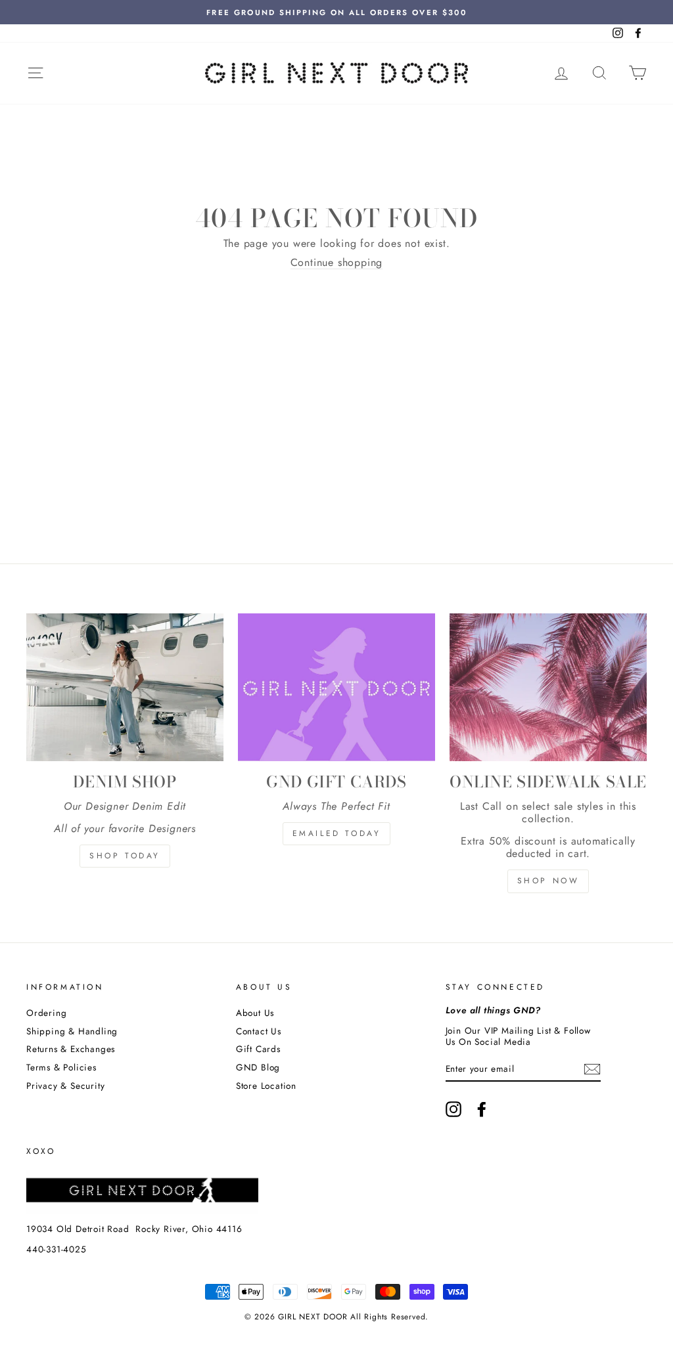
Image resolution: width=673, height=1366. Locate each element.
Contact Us (258, 1031)
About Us (255, 1012)
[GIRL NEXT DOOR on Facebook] (482, 1109)
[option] (336, 12)
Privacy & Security (65, 1085)
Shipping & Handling (72, 1031)
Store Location (266, 1085)
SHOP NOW (548, 881)
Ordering (46, 1012)
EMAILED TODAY (336, 833)
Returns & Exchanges (70, 1048)
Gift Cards (258, 1048)
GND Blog (258, 1067)
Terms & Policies (61, 1067)
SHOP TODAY (124, 856)
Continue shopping (336, 262)
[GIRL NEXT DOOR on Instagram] (453, 1109)
